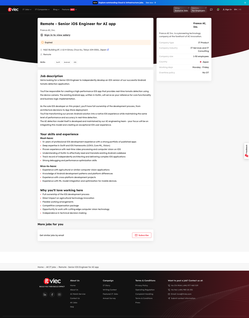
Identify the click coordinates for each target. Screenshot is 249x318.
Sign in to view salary (57, 34)
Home (41, 267)
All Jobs (73, 302)
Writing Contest (110, 290)
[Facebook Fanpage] (53, 295)
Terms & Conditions (144, 298)
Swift (58, 62)
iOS (75, 62)
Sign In (228, 9)
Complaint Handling (144, 294)
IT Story (106, 285)
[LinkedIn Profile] (46, 295)
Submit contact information (183, 298)
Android (67, 62)
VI (240, 9)
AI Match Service (77, 294)
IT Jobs (26, 9)
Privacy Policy (141, 285)
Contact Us (75, 298)
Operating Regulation (144, 290)
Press (137, 302)
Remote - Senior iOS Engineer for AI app (79, 267)
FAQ (72, 307)
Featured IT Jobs (110, 294)
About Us (74, 290)
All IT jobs (51, 267)
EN (235, 9)
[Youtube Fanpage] (59, 295)
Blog (55, 9)
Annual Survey (109, 298)
